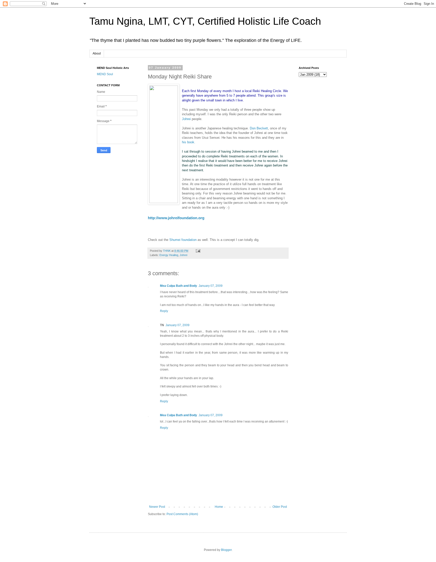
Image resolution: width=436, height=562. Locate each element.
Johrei (186, 119)
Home (219, 507)
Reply (164, 311)
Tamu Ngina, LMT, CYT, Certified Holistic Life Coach (205, 21)
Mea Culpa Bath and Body (178, 286)
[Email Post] (198, 250)
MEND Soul (105, 74)
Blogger (226, 550)
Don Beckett (259, 128)
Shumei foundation (183, 240)
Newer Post (157, 507)
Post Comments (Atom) (182, 514)
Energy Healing (168, 255)
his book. (188, 142)
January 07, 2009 (211, 286)
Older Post (279, 507)
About (97, 53)
